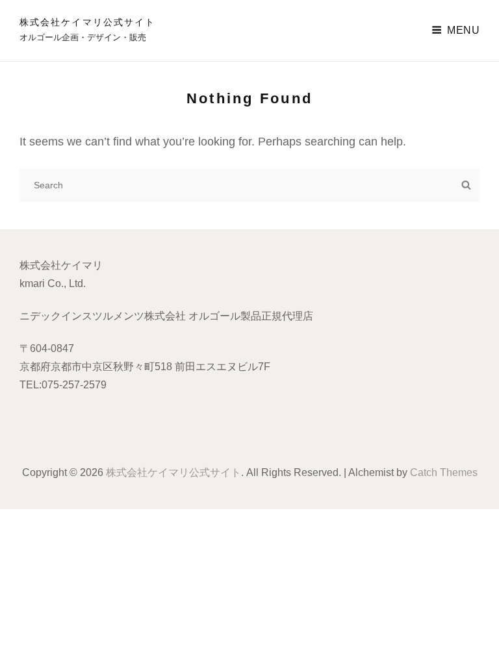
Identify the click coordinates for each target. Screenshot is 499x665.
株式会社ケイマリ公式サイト (87, 22)
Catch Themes (444, 472)
